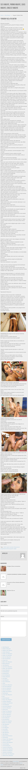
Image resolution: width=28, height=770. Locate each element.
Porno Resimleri (6, 719)
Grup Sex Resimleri (7, 689)
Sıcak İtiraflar (5, 737)
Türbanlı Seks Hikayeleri (8, 749)
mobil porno (5, 709)
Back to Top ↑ (23, 768)
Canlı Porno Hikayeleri (7, 666)
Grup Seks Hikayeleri (7, 686)
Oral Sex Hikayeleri (7, 714)
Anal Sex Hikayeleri (7, 657)
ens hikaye (14, 547)
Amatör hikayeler (6, 652)
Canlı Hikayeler (6, 665)
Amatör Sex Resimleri (7, 655)
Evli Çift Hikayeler (6, 675)
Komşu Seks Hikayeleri (7, 699)
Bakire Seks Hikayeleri (7, 662)
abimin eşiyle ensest (8, 547)
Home (2, 15)
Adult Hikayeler (6, 647)
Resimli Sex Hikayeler (7, 721)
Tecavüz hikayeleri (6, 740)
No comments (21, 20)
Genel (4, 683)
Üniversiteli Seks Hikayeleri (8, 754)
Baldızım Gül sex (11, 590)
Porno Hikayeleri (6, 717)
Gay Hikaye (5, 678)
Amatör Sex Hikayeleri (7, 653)
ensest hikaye (16, 761)
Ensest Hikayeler (6, 670)
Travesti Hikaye (6, 744)
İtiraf (4, 696)
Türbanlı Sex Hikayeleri (8, 750)
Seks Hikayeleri (6, 724)
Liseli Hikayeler (6, 704)
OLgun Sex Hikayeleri (7, 711)
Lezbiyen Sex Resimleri (8, 703)
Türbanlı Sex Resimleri (7, 752)
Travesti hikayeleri (6, 745)
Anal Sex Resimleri (7, 658)
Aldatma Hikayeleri (7, 648)
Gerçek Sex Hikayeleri (7, 685)
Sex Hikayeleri (6, 727)
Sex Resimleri (5, 731)
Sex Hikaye (5, 726)
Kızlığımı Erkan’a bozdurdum (13, 566)
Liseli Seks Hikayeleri (7, 706)
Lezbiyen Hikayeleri (7, 701)
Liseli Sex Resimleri (7, 708)
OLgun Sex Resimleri (7, 712)
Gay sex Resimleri (6, 681)
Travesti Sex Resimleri (7, 747)
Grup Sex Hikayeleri (7, 688)
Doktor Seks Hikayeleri (7, 668)
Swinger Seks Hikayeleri (8, 739)
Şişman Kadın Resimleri (7, 735)
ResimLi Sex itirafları (7, 722)
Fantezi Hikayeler (6, 676)
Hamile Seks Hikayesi (7, 691)
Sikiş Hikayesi (7, 15)
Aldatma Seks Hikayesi (7, 650)
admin (2, 20)
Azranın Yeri (5, 660)
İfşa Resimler (5, 693)
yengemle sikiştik (12, 548)
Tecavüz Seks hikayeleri (8, 742)
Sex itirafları (5, 729)
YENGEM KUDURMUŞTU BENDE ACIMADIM (16, 574)
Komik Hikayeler (6, 698)
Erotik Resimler (6, 673)
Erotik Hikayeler (6, 671)
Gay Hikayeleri (6, 680)
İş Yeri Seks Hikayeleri (7, 694)
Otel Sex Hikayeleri (7, 716)
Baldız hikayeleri (6, 663)
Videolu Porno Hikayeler (8, 755)
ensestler (7, 548)
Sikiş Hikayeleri (6, 732)
